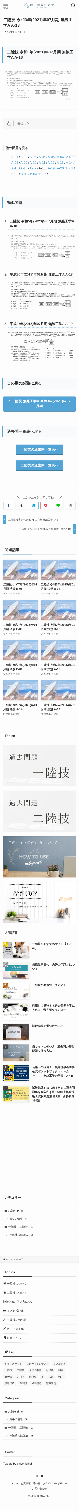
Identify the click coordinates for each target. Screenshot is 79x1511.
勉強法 (49, 1370)
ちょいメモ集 (15, 1329)
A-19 (51, 168)
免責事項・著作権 (30, 1483)
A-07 (69, 157)
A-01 (14, 157)
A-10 (33, 162)
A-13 (60, 162)
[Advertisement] (39, 1148)
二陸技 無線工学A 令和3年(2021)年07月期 (41, 403)
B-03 (24, 174)
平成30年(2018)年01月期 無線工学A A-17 (41, 274)
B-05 (42, 174)
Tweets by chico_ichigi (17, 1463)
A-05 (51, 157)
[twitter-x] (37, 1476)
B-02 (14, 174)
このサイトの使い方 (38, 1363)
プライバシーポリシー (55, 1483)
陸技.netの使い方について (19, 1301)
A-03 (33, 157)
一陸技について (16, 1283)
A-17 (33, 168)
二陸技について (16, 1292)
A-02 (23, 157)
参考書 (8, 1376)
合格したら (13, 1338)
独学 (60, 1376)
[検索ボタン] (73, 5)
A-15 (14, 168)
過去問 (23, 1383)
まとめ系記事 (15, 1310)
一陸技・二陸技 (21, 1226)
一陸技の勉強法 (21, 1234)
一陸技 (8, 1370)
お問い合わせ (39, 1488)
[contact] (42, 1476)
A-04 (42, 157)
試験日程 (10, 1383)
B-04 (33, 174)
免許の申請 (35, 1370)
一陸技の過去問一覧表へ (40, 449)
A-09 (23, 162)
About (15, 1483)
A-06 (60, 157)
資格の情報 (19, 1218)
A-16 (23, 168)
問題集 (32, 1376)
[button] (8, 505)
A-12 (51, 162)
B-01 (69, 168)
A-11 (42, 162)
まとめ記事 (59, 1363)
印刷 (60, 1370)
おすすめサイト (13, 1363)
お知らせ (16, 1210)
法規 (51, 1376)
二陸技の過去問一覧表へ (40, 465)
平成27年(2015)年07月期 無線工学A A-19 (41, 324)
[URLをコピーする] (70, 505)
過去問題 (36, 1383)
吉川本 (20, 1376)
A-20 (60, 168)
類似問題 (51, 1383)
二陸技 (20, 1370)
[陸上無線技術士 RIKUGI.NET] (39, 5)
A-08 (14, 162)
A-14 (69, 162)
